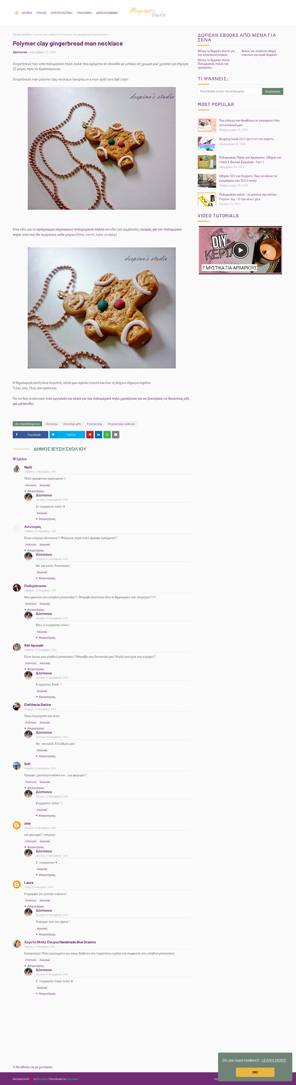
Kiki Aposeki (33, 645)
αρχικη (27, 12)
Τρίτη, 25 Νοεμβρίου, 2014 (39, 887)
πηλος (41, 12)
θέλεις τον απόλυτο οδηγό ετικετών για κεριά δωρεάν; (260, 52)
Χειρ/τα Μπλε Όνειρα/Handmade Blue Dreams (60, 942)
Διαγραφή (45, 485)
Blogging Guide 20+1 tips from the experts (246, 139)
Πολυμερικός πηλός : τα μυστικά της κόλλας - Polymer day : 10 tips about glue (248, 197)
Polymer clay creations (46, 34)
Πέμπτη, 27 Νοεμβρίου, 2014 (40, 946)
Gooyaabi (72, 1078)
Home (217, 1078)
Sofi (27, 764)
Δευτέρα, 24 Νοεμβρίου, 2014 (40, 827)
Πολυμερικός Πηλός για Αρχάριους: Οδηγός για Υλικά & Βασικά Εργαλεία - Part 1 (250, 160)
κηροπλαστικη (61, 12)
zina (27, 823)
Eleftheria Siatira (37, 704)
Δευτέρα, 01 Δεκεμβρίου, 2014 (52, 499)
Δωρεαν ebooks (107, 12)
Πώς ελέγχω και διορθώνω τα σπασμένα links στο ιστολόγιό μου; (249, 122)
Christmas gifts (72, 423)
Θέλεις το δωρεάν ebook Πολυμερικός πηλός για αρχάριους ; (214, 63)
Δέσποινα (20, 52)
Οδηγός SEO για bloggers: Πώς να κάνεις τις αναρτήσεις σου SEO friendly (248, 178)
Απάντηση (30, 485)
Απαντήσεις (35, 491)
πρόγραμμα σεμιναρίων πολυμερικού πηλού (70, 229)
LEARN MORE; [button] (274, 1060)
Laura (28, 882)
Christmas (52, 423)
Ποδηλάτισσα (35, 586)
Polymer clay (94, 423)
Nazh (28, 467)
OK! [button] (255, 1072)
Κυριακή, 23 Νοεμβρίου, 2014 (40, 709)
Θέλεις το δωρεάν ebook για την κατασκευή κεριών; (216, 52)
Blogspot (42, 1078)
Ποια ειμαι (84, 12)
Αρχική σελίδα (21, 34)
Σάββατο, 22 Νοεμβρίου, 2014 (40, 471)
